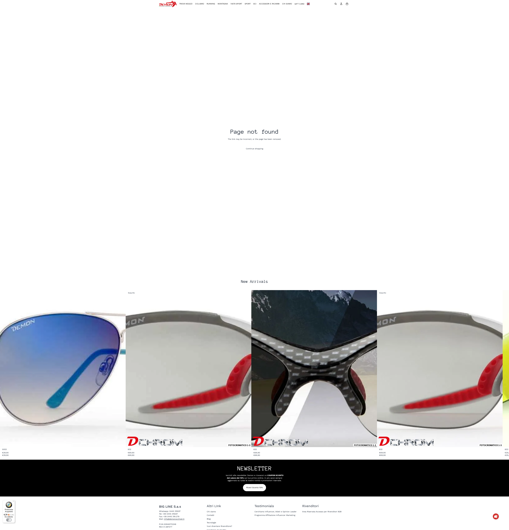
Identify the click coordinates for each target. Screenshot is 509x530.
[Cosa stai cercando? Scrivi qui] (336, 4)
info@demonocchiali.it (174, 519)
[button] (496, 516)
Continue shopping (254, 149)
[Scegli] (121, 443)
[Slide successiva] (368, 368)
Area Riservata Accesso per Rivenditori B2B (321, 511)
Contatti (210, 515)
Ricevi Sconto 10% (254, 487)
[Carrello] (347, 4)
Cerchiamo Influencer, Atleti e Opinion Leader (275, 511)
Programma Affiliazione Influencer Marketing (274, 515)
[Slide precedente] (261, 368)
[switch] (9, 520)
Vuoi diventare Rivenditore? (219, 526)
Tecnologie (211, 522)
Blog (208, 519)
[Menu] (13, 501)
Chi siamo (211, 511)
